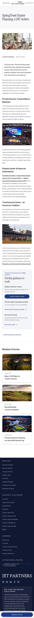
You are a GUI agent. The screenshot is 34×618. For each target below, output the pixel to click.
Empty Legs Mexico (9, 523)
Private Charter (7, 465)
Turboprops (6, 506)
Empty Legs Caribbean (10, 519)
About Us (5, 540)
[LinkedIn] (11, 582)
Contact (5, 543)
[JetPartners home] (17, 3)
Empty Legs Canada (9, 526)
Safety (4, 529)
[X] (7, 582)
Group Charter (7, 468)
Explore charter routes (17, 296)
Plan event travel (10, 324)
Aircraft (5, 499)
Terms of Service (8, 553)
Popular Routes (7, 482)
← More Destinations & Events (11, 335)
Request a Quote (17, 614)
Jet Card (5, 478)
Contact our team (9, 564)
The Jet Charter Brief (9, 547)
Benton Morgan (9, 57)
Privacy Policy (7, 550)
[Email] (18, 582)
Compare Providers (9, 485)
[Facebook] (14, 582)
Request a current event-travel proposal (16, 264)
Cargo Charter (7, 472)
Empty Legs (6, 475)
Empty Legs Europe (9, 516)
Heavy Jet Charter (8, 502)
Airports (5, 509)
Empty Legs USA (8, 512)
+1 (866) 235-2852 (25, 564)
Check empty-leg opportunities (14, 309)
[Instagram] (3, 582)
